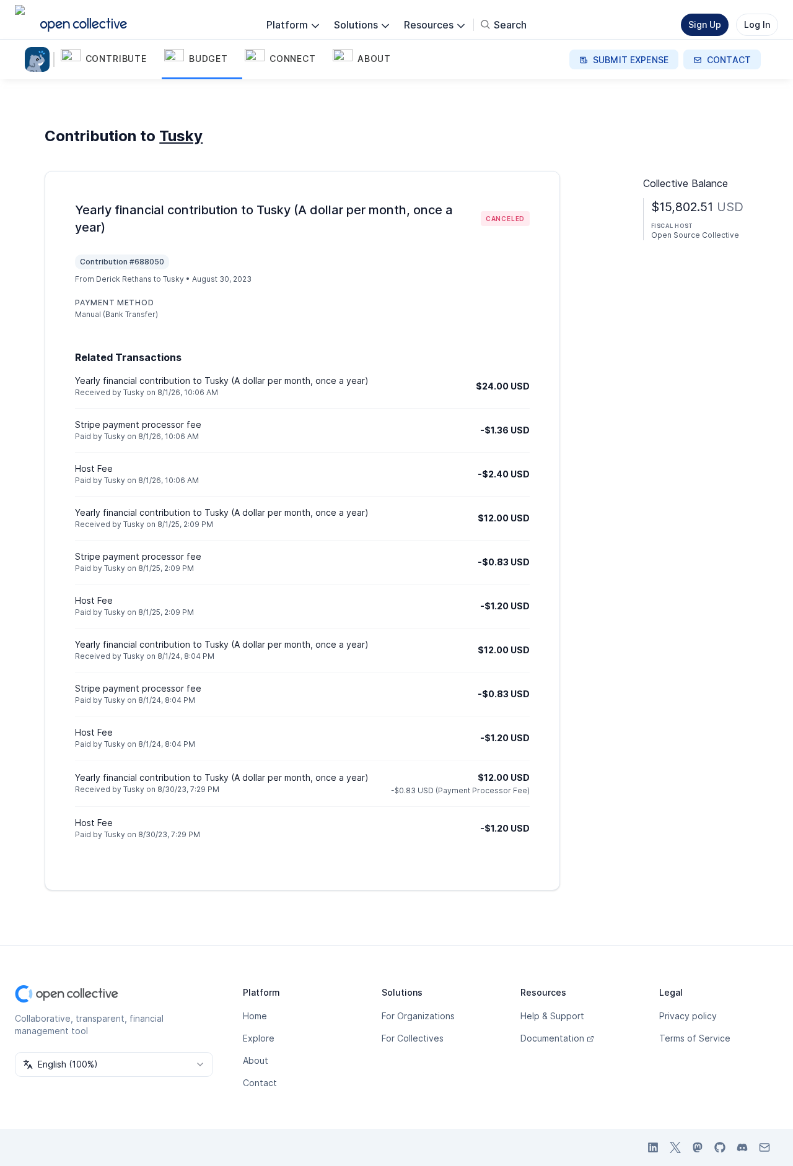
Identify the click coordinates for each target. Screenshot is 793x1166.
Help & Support (552, 1016)
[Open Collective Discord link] (742, 1147)
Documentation (552, 1038)
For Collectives (413, 1038)
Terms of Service (694, 1038)
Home (255, 1016)
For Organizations (418, 1016)
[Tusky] (40, 59)
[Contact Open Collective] (764, 1147)
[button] (110, 59)
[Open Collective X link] (675, 1147)
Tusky (181, 136)
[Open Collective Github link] (720, 1147)
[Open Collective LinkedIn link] (653, 1147)
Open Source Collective (695, 235)
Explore (258, 1038)
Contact (260, 1082)
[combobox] (114, 1064)
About (255, 1060)
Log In (757, 24)
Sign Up (704, 24)
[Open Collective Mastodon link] (697, 1147)
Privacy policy (688, 1016)
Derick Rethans (124, 279)
